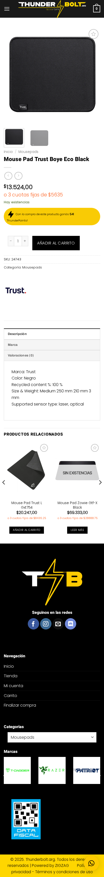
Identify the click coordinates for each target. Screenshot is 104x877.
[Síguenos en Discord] (70, 623)
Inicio (8, 151)
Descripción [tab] (17, 334)
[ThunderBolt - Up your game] (52, 9)
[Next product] (8, 176)
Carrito (10, 696)
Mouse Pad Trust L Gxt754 (26, 505)
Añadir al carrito (56, 243)
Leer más (77, 530)
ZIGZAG (65, 865)
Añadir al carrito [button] (26, 530)
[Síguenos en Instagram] (45, 623)
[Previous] (4, 492)
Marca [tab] (12, 345)
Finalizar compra (20, 705)
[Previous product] (18, 176)
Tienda (10, 676)
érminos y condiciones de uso (65, 871)
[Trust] (16, 291)
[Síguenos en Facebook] (33, 623)
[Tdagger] (17, 770)
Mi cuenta (13, 686)
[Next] (100, 492)
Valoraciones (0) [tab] (21, 355)
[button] (7, 9)
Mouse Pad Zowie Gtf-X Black (77, 505)
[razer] (51, 770)
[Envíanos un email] (58, 623)
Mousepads (28, 151)
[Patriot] (86, 770)
